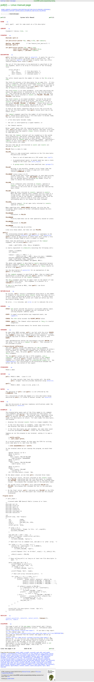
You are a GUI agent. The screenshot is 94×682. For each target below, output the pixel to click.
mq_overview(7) (50, 664)
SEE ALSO (35, 10)
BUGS (22, 10)
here (8, 676)
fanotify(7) (23, 664)
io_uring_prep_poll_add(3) (7, 659)
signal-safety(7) (15, 665)
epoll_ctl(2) (39, 652)
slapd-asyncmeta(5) (30, 663)
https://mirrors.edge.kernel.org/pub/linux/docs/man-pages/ (27, 637)
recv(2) (8, 656)
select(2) (34, 57)
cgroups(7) (49, 164)
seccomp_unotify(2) (25, 656)
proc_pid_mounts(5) (19, 663)
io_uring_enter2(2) (33, 653)
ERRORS (40, 9)
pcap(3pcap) (47, 659)
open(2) (51, 653)
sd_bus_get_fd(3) (5, 661)
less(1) (17, 652)
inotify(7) (29, 664)
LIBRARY (8, 9)
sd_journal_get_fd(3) (24, 661)
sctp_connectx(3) (50, 660)
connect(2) (32, 652)
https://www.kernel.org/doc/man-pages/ (20, 630)
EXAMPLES (28, 10)
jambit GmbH (10, 678)
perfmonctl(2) (15, 655)
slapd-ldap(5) (39, 663)
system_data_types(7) (36, 665)
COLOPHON (42, 10)
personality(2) (23, 655)
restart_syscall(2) (12, 618)
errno (29, 302)
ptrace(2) (3, 656)
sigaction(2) (47, 656)
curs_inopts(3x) (45, 657)
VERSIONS (47, 9)
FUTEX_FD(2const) (23, 653)
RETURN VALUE (32, 9)
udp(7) (48, 665)
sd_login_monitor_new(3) (37, 661)
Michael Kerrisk (26, 671)
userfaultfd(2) (36, 657)
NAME (3, 9)
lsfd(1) (21, 652)
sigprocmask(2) (11, 361)
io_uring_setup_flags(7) (39, 664)
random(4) (3, 663)
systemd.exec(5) (5, 664)
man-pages (13, 0)
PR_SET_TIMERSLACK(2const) (44, 655)
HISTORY (12, 10)
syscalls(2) (10, 657)
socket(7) (21, 665)
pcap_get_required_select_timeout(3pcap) (12, 660)
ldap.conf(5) (10, 663)
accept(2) (26, 652)
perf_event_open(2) (6, 655)
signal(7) (14, 315)
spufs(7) (27, 665)
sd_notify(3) (48, 661)
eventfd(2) (3, 653)
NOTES (18, 10)
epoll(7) (20, 60)
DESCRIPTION (23, 9)
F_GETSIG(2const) (12, 653)
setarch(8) (3, 667)
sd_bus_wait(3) (15, 661)
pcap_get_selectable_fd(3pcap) (32, 660)
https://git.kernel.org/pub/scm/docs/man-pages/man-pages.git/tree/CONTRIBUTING (34, 633)
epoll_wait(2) (46, 652)
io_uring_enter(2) (43, 653)
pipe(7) (2, 665)
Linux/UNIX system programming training (44, 0)
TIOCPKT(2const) (27, 657)
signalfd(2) (3, 657)
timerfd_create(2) (17, 657)
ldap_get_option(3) (38, 659)
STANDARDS (5, 10)
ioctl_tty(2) (35, 161)
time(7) (15, 619)
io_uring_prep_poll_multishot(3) (23, 659)
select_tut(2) (33, 618)
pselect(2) (35, 235)
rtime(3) (43, 660)
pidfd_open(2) (31, 655)
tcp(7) (50, 157)
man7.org (3, 0)
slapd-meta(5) (47, 663)
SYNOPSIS (15, 9)
